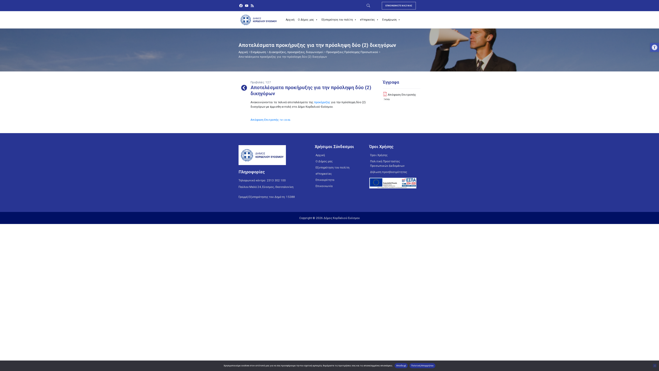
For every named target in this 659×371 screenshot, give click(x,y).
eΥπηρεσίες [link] (367, 19)
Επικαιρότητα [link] (325, 180)
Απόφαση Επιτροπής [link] (270, 119)
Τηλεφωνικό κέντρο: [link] (262, 180)
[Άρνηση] (654, 365)
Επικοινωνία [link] (324, 186)
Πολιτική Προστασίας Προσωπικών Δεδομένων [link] (387, 163)
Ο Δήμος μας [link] (306, 19)
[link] (654, 47)
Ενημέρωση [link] (389, 19)
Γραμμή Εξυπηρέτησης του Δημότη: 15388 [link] (267, 197)
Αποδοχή (401, 365)
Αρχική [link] (290, 19)
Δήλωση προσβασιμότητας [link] (388, 172)
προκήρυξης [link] (322, 102)
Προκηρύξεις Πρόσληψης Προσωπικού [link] (352, 52)
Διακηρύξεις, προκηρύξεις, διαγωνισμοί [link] (296, 52)
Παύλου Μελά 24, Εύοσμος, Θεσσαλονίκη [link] (266, 187)
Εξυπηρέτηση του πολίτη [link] (337, 19)
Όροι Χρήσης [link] (379, 155)
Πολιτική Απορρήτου (422, 365)
